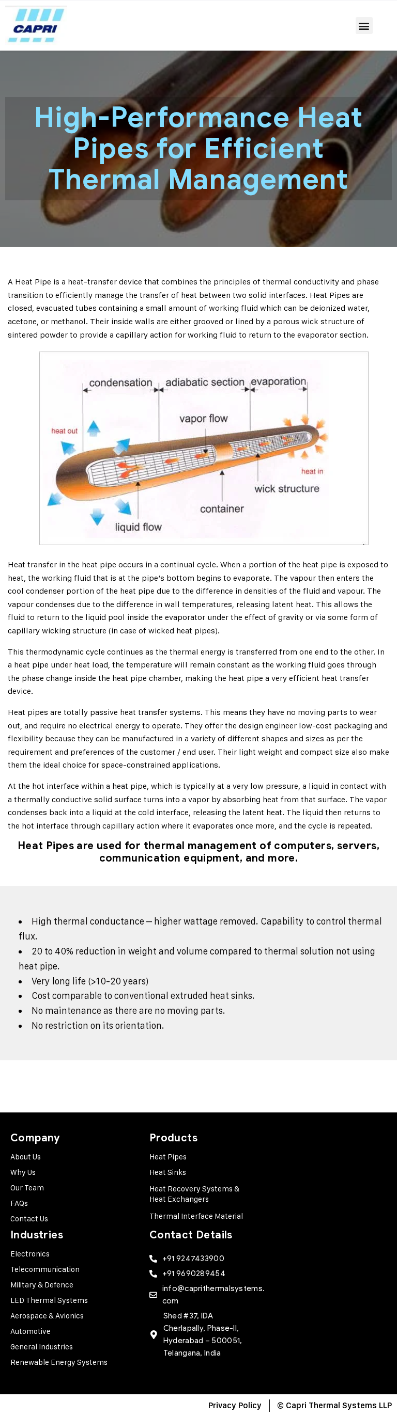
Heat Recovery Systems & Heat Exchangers (194, 1194)
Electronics (30, 1254)
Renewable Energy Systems (59, 1362)
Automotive (30, 1331)
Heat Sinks (167, 1172)
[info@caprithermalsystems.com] (153, 1295)
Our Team (27, 1187)
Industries (36, 1235)
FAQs (19, 1203)
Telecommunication (45, 1269)
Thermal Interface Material (196, 1216)
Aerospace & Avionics (47, 1315)
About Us (25, 1156)
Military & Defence (41, 1284)
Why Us (23, 1172)
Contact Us (29, 1218)
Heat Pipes (168, 1156)
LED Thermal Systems (49, 1300)
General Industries (41, 1346)
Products (173, 1138)
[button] (364, 25)
